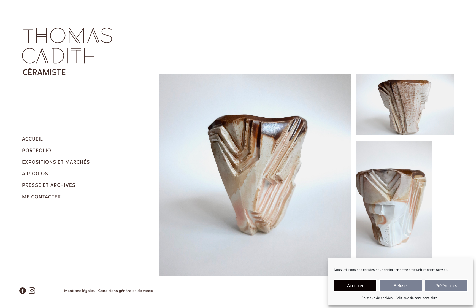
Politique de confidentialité (416, 298)
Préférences (446, 285)
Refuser (401, 285)
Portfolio (36, 150)
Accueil (32, 139)
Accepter (355, 285)
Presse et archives (48, 185)
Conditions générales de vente (125, 291)
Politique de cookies (377, 298)
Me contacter (41, 196)
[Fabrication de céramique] (69, 50)
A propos (35, 173)
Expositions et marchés (56, 162)
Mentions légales (79, 291)
